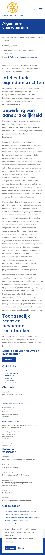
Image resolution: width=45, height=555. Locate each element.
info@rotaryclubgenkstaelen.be (22, 57)
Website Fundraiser (11, 383)
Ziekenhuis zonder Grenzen (14, 524)
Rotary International (11, 373)
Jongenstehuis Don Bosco (31, 517)
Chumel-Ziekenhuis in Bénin (14, 517)
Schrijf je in (9, 359)
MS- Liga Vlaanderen (12, 511)
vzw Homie (25, 521)
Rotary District (9, 380)
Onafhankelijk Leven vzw (13, 521)
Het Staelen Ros (10, 375)
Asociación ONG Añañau (27, 511)
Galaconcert (9, 378)
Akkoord (10, 548)
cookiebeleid (18, 538)
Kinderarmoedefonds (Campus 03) (16, 514)
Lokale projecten (10, 371)
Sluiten (21, 548)
